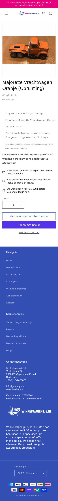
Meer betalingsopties (29, 232)
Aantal (5, 198)
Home (9, 260)
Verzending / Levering (19, 322)
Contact (10, 302)
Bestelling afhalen (16, 336)
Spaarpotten (13, 274)
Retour (10, 329)
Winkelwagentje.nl (33, 495)
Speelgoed (12, 281)
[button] (6, 13)
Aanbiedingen (14, 295)
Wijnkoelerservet (16, 288)
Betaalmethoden (16, 343)
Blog (9, 350)
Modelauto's (13, 267)
